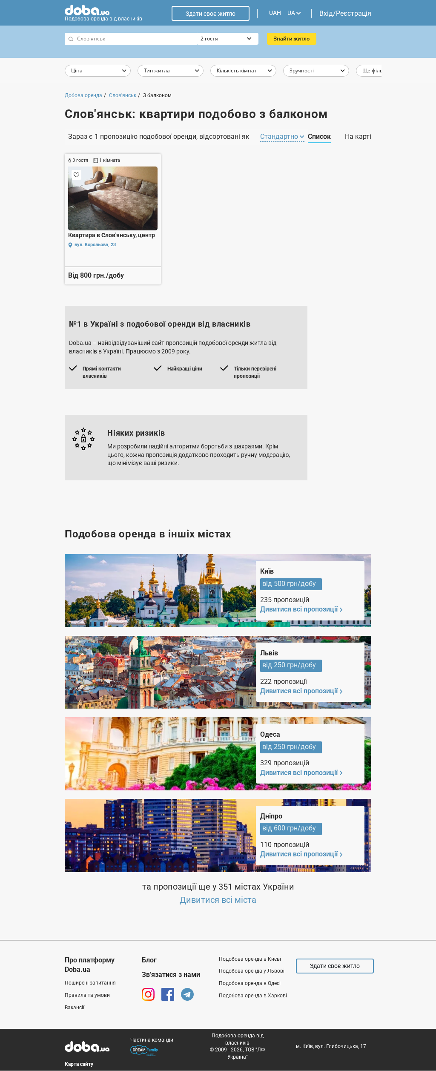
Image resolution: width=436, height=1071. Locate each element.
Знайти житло (292, 38)
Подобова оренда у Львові (251, 971)
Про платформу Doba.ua (90, 964)
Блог (149, 960)
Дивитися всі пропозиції (299, 609)
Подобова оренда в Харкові (253, 996)
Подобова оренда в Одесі (250, 983)
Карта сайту (79, 1064)
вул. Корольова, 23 (95, 244)
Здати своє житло (210, 13)
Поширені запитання (90, 983)
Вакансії (74, 1008)
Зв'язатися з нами (171, 975)
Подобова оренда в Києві (250, 959)
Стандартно (280, 136)
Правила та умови (87, 995)
